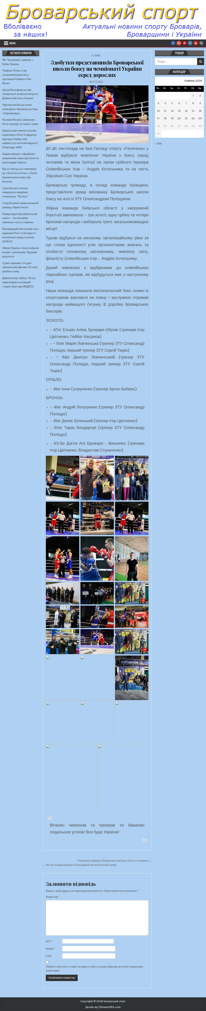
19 (172, 118)
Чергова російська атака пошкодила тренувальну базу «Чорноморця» (20, 109)
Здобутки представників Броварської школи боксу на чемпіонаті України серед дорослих (97, 68)
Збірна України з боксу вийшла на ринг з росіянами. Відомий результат (20, 252)
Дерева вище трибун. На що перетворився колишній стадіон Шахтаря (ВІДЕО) (19, 282)
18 (165, 118)
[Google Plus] (178, 43)
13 (179, 110)
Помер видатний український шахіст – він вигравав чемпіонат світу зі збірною (19, 218)
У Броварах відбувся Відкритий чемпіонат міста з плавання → (114, 860)
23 (200, 118)
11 (165, 110)
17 (158, 118)
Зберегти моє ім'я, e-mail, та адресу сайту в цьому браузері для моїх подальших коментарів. (94, 968)
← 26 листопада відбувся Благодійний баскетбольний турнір (79, 864)
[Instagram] (190, 43)
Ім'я (49, 941)
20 (179, 118)
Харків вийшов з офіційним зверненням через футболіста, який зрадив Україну (20, 158)
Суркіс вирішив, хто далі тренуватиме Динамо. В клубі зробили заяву (19, 267)
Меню (12, 43)
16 (200, 110)
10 (158, 110)
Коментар (53, 896)
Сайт (49, 955)
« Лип (158, 143)
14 (186, 110)
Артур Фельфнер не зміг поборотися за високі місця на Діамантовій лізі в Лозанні (20, 94)
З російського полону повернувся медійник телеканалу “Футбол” (15, 192)
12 (172, 110)
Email (50, 948)
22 (193, 118)
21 (186, 118)
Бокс (97, 55)
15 (193, 110)
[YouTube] (195, 43)
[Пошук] (201, 43)
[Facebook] (173, 43)
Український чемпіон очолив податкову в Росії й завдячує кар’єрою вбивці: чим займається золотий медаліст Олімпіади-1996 (20, 139)
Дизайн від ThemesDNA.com (103, 1007)
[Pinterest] (184, 43)
